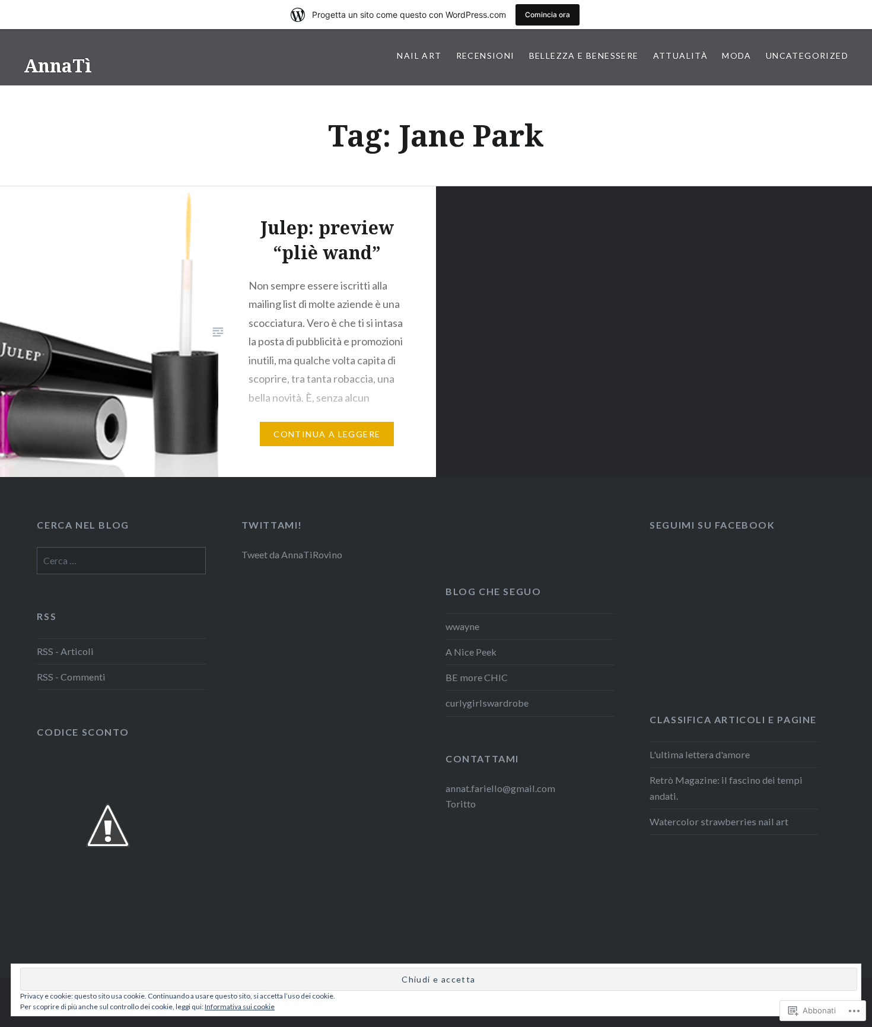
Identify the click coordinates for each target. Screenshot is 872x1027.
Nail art (419, 55)
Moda (737, 55)
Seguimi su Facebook (712, 524)
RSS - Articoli (65, 651)
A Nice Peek (471, 651)
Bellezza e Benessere (584, 55)
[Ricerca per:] (121, 560)
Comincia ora (547, 14)
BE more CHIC (476, 677)
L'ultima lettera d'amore (700, 754)
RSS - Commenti (71, 676)
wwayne (462, 626)
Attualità (680, 55)
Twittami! (272, 524)
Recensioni (485, 55)
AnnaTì (58, 65)
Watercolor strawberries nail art (719, 821)
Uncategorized (807, 55)
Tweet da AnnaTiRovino (291, 554)
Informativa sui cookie (240, 1006)
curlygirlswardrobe (487, 702)
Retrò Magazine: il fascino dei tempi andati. (726, 787)
